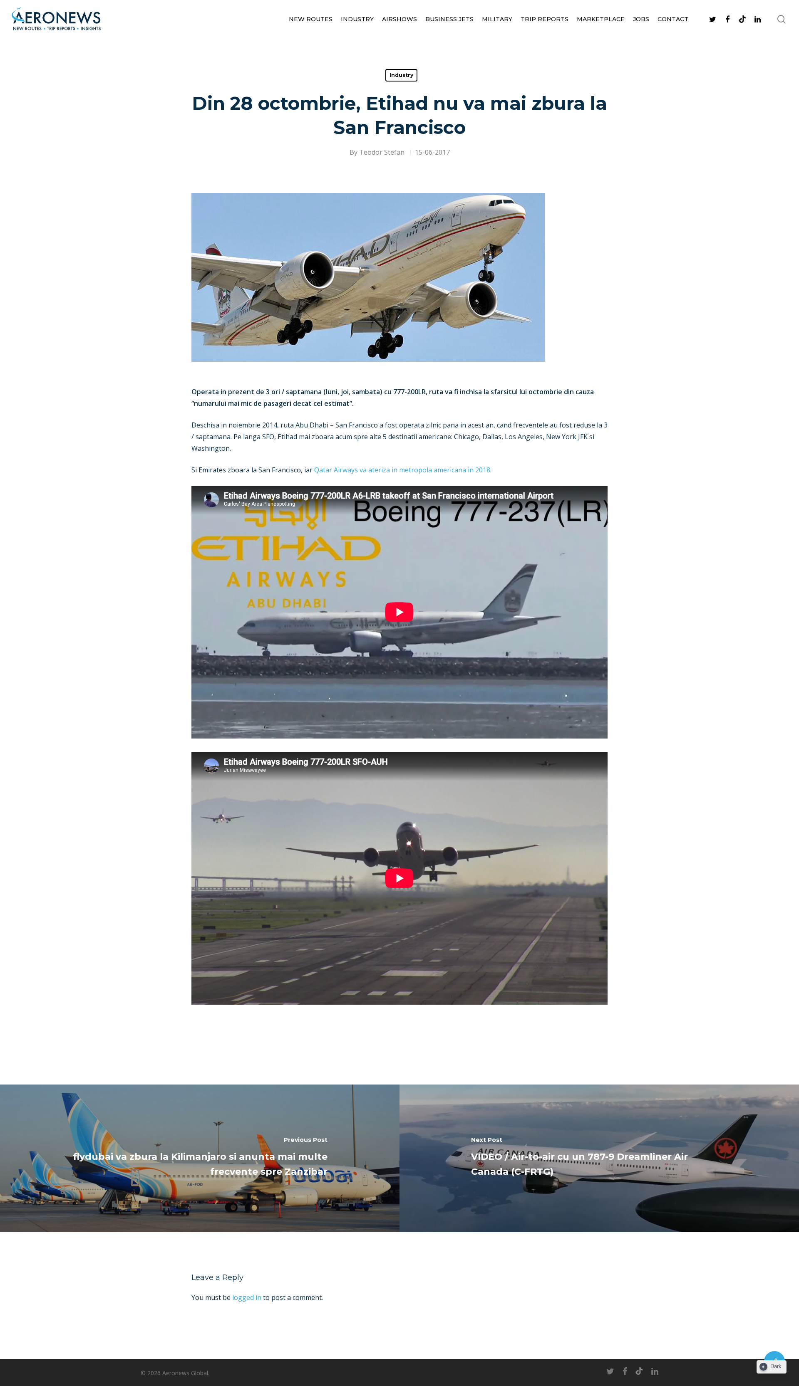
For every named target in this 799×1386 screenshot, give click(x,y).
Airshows (399, 19)
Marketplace (601, 19)
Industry (357, 19)
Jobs (641, 19)
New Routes (311, 19)
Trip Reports (544, 19)
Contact (673, 19)
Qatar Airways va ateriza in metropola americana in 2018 (402, 469)
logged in (246, 1297)
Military (497, 19)
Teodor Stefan (381, 152)
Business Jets (449, 19)
